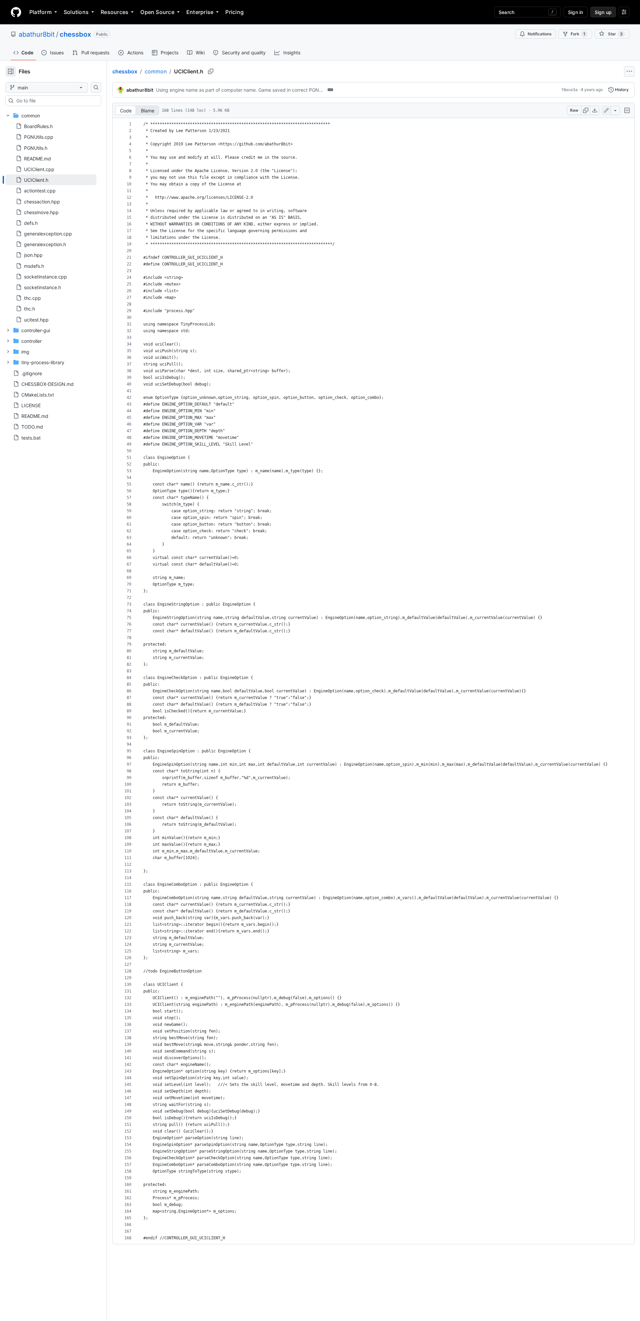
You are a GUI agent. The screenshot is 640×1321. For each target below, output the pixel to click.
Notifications (539, 33)
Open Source (157, 12)
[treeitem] (50, 179)
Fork (578, 33)
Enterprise (199, 12)
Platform (40, 12)
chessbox (75, 34)
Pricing (234, 12)
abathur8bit (37, 34)
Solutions (76, 12)
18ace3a (569, 89)
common (156, 71)
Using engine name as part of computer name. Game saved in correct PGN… (239, 90)
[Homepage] (16, 12)
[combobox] (56, 101)
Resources (114, 12)
